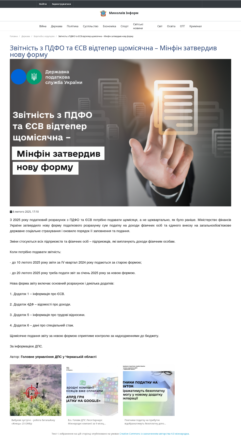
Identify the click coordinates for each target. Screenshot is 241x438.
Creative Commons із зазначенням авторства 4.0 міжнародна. (155, 433)
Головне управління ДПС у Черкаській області (59, 356)
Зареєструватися (61, 4)
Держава (56, 26)
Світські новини (138, 26)
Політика (72, 26)
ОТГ (182, 26)
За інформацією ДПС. (26, 346)
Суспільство (90, 26)
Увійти (43, 4)
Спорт (125, 26)
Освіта (171, 26)
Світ (159, 26)
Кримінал (196, 26)
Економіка (109, 26)
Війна (42, 26)
